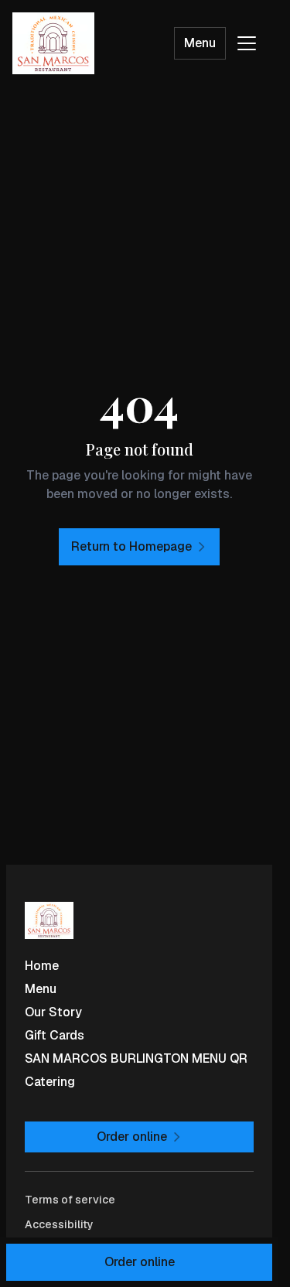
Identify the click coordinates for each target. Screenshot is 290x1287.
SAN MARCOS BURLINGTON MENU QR (136, 1058)
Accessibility (59, 1224)
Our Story (53, 1012)
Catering (50, 1082)
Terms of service (70, 1200)
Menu (200, 43)
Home (42, 966)
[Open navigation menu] (246, 43)
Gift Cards (54, 1035)
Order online (139, 1262)
